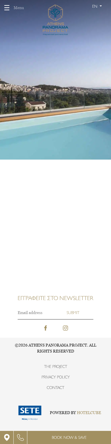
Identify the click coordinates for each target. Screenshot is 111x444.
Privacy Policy (56, 377)
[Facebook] (45, 327)
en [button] (95, 6)
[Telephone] (20, 437)
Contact (55, 387)
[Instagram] (65, 327)
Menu (19, 7)
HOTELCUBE (89, 412)
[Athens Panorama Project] (55, 17)
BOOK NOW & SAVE (69, 437)
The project (55, 366)
